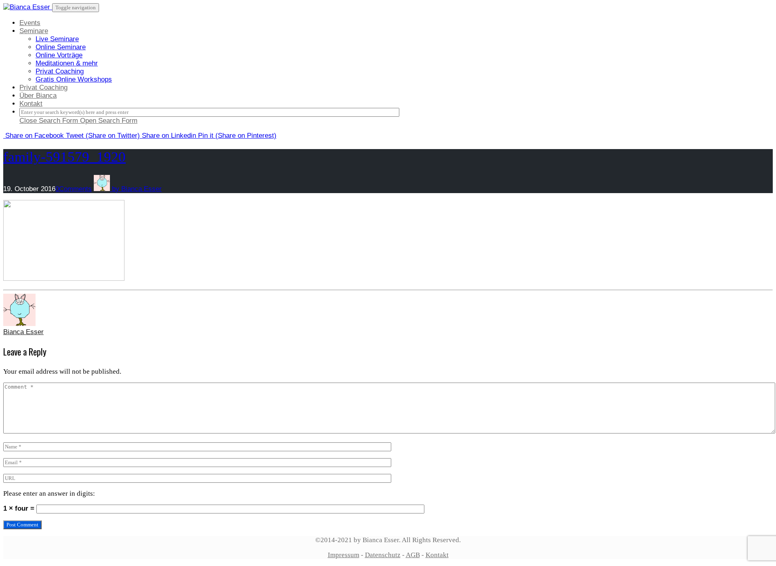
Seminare (33, 31)
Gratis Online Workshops (74, 79)
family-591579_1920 (64, 157)
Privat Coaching (60, 71)
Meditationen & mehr (67, 63)
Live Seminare (57, 39)
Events (29, 23)
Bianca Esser (23, 332)
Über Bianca (38, 95)
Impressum (343, 555)
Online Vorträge (59, 55)
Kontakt (30, 103)
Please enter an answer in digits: (49, 493)
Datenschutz (383, 555)
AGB (413, 555)
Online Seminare (61, 47)
